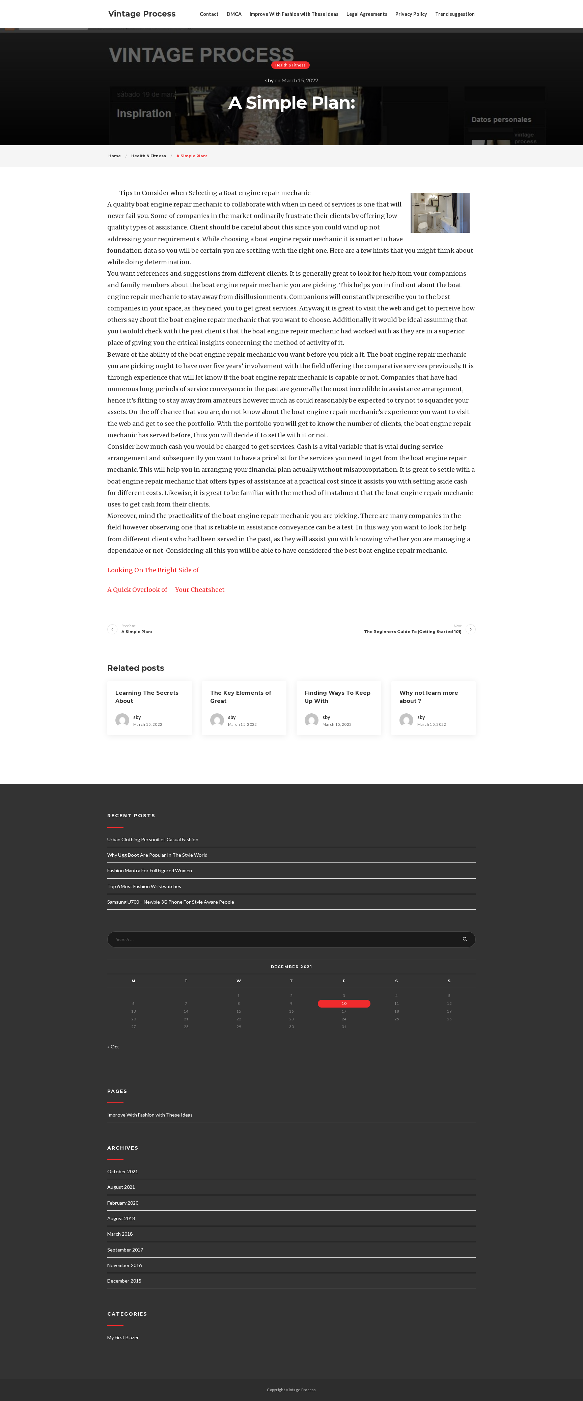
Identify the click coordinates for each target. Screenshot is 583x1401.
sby (269, 80)
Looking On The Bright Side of (153, 570)
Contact (209, 14)
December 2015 (124, 1281)
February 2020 (122, 1203)
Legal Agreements (366, 14)
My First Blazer (123, 1337)
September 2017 (125, 1250)
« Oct (113, 1046)
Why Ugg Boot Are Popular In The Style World (157, 855)
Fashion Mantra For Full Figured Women (149, 870)
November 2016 (124, 1265)
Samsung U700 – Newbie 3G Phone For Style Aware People (170, 902)
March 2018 (120, 1234)
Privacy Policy (411, 14)
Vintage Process (142, 14)
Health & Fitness (290, 65)
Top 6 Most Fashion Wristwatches (144, 886)
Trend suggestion (455, 14)
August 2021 (121, 1187)
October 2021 (122, 1171)
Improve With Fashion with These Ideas (294, 14)
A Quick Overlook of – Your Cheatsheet (166, 590)
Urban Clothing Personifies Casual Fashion (152, 839)
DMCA (234, 14)
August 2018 (121, 1218)
